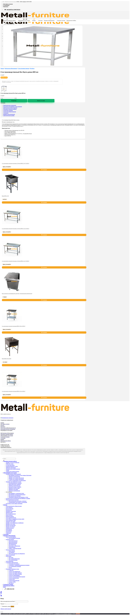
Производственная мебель (10, 20)
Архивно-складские (11, 511)
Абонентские (9, 512)
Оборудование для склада (24, 20)
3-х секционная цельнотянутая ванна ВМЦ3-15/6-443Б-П (13, 391)
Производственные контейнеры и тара (18, 497)
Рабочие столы (9, 463)
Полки (10, 567)
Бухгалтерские (9, 508)
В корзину (14, 100)
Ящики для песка (10, 526)
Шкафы (34, 20)
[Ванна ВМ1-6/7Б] (12, 193)
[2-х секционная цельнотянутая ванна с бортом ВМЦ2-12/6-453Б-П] (12, 226)
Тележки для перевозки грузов (13, 481)
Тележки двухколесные (14, 485)
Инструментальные (11, 513)
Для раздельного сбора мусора (14, 506)
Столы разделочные (14, 578)
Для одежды (9, 507)
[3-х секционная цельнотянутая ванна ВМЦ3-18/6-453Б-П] (12, 323)
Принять (78, 613)
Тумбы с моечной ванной (15, 548)
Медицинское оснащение (9, 105)
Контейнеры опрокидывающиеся (17, 494)
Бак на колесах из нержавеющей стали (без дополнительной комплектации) (17, 293)
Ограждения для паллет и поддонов (18, 502)
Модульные (9, 529)
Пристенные (12, 551)
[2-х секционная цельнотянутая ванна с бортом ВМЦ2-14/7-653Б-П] (12, 161)
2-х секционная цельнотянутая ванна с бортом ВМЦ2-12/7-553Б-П (15, 261)
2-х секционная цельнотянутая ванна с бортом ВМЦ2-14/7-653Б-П (15, 163)
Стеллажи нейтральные (12, 562)
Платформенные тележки (15, 483)
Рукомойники (12, 547)
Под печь (11, 557)
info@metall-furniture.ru (6, 447)
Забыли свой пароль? (6, 608)
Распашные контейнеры (15, 495)
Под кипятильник (13, 560)
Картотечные (9, 515)
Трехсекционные (13, 543)
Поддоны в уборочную (14, 545)
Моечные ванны (10, 539)
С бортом (11, 570)
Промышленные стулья (12, 466)
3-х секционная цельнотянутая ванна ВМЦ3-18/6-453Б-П (13, 326)
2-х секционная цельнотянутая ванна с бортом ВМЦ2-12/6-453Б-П (15, 228)
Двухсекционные (13, 542)
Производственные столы (12, 569)
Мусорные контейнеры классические (12, 106)
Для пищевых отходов (14, 538)
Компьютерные (10, 516)
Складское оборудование (9, 111)
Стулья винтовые (10, 465)
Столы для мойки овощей (15, 572)
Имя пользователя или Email (8, 601)
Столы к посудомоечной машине (17, 576)
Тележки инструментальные (13, 469)
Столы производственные (23, 68)
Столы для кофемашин (14, 571)
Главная (2, 68)
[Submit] (3, 460)
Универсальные (10, 528)
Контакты (5, 6)
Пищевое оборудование (49, 20)
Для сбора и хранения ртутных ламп (15, 519)
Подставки (8, 556)
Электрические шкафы (8, 115)
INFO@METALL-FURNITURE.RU (13, 9)
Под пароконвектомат (14, 558)
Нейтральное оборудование (11, 68)
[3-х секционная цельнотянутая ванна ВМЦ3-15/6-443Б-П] (12, 388)
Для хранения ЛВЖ (11, 520)
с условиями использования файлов (63, 613)
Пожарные (8, 531)
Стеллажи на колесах (14, 563)
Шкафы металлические (9, 114)
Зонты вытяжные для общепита (17, 553)
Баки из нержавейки (11, 536)
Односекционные (13, 540)
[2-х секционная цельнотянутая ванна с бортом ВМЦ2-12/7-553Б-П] (12, 258)
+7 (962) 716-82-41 (5, 446)
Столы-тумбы (12, 581)
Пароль (3, 603)
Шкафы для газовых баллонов (16, 477)
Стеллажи (40, 20)
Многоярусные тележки (15, 484)
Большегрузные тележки (15, 486)
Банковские (9, 510)
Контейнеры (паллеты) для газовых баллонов (20, 475)
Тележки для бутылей (14, 488)
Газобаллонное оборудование (13, 474)
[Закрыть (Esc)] (1, 611)
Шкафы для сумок (10, 524)
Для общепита (12, 544)
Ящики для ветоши (11, 525)
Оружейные (9, 530)
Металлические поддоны (12, 499)
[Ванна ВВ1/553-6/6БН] (12, 356)
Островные (11, 552)
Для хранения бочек (11, 517)
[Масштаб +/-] (2, 611)
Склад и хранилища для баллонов (17, 480)
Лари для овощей (10, 554)
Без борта (32, 68)
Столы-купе (12, 579)
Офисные (8, 533)
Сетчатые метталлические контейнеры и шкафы (18, 498)
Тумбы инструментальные (12, 471)
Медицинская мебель (71, 20)
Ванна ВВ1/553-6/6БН (6, 358)
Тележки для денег (13, 489)
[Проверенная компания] (7, 417)
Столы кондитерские (14, 580)
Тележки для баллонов (14, 476)
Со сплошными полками (15, 566)
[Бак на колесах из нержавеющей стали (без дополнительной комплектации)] (12, 291)
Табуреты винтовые (11, 467)
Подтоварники (9, 561)
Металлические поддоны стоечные (17, 501)
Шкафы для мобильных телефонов (14, 522)
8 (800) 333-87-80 (10, 23)
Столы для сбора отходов (15, 574)
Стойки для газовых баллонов (16, 479)
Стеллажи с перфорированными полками (19, 565)
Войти (12, 606)
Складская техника (61, 20)
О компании (6, 5)
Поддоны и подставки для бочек (14, 503)
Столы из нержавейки (14, 575)
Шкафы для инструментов (12, 462)
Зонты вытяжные (10, 549)
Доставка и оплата (8, 4)
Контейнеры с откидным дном (16, 493)
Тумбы (7, 470)
